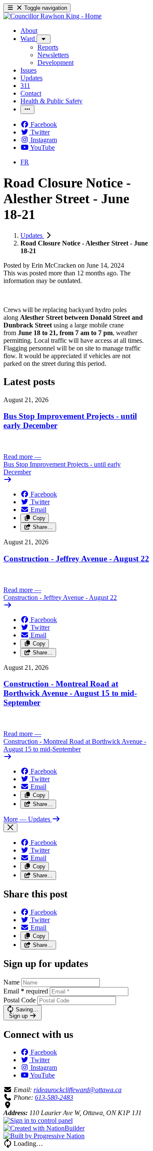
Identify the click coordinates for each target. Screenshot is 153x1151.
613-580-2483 (54, 1097)
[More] (44, 39)
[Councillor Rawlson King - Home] (52, 16)
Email (25, 991)
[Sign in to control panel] (38, 1120)
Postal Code (19, 1000)
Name (11, 982)
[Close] (10, 827)
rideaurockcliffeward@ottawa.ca (78, 1089)
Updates (32, 235)
